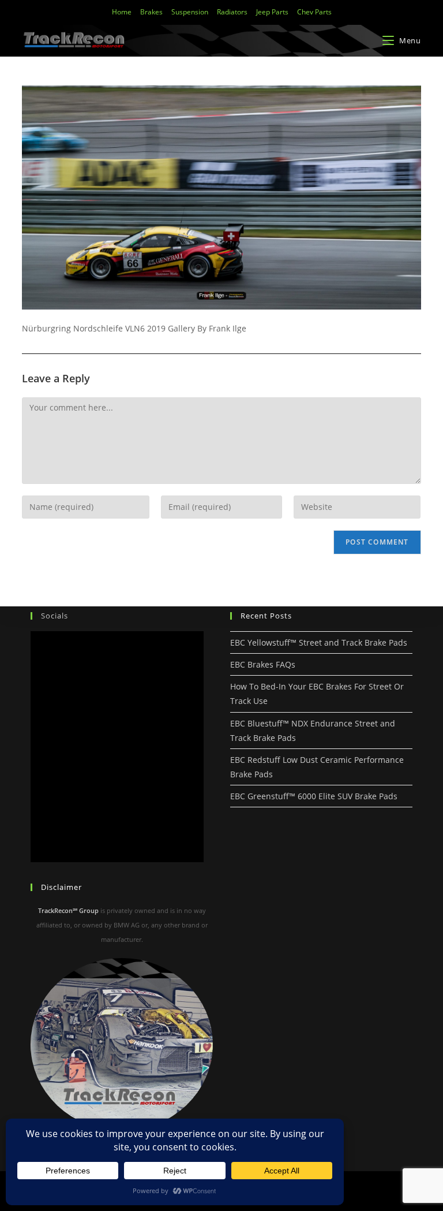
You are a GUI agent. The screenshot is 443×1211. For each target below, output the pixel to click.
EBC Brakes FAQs (262, 664)
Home (122, 12)
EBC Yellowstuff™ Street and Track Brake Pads (318, 642)
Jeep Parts (272, 12)
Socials (54, 615)
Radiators (232, 12)
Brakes (151, 12)
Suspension (189, 12)
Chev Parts (314, 12)
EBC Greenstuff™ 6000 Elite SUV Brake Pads (313, 796)
